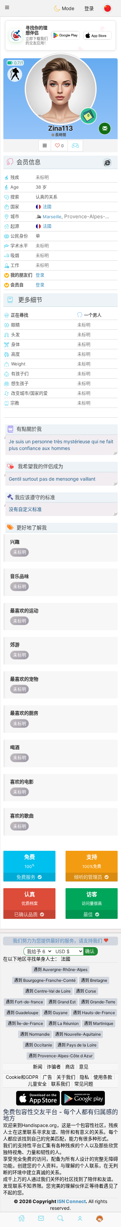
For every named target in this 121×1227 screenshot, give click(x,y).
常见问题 (83, 1084)
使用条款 (102, 1077)
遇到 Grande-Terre (98, 1001)
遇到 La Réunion (63, 1023)
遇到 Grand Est (62, 1001)
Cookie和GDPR (22, 1077)
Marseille (52, 216)
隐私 (84, 1077)
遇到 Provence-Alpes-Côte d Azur (60, 1055)
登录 (89, 8)
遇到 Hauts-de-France (94, 1012)
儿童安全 (37, 1084)
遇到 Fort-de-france (24, 1001)
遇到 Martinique (98, 1023)
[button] (7, 7)
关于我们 (65, 1077)
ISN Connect (71, 1201)
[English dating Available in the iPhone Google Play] (83, 1094)
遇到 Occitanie (38, 1044)
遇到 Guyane (56, 1012)
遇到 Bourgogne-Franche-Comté (45, 980)
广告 (47, 1077)
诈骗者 (54, 1066)
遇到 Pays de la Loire (76, 1044)
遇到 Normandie (35, 1034)
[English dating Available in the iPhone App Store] (38, 1094)
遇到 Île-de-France (25, 1023)
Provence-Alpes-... (86, 216)
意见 (83, 1066)
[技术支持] (99, 1219)
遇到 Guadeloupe (22, 1012)
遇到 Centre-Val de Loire (48, 991)
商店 (70, 1066)
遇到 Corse (86, 991)
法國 (47, 206)
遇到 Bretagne (94, 980)
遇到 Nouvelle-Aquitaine (78, 1034)
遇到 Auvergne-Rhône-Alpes (60, 969)
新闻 (37, 1066)
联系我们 (60, 1084)
